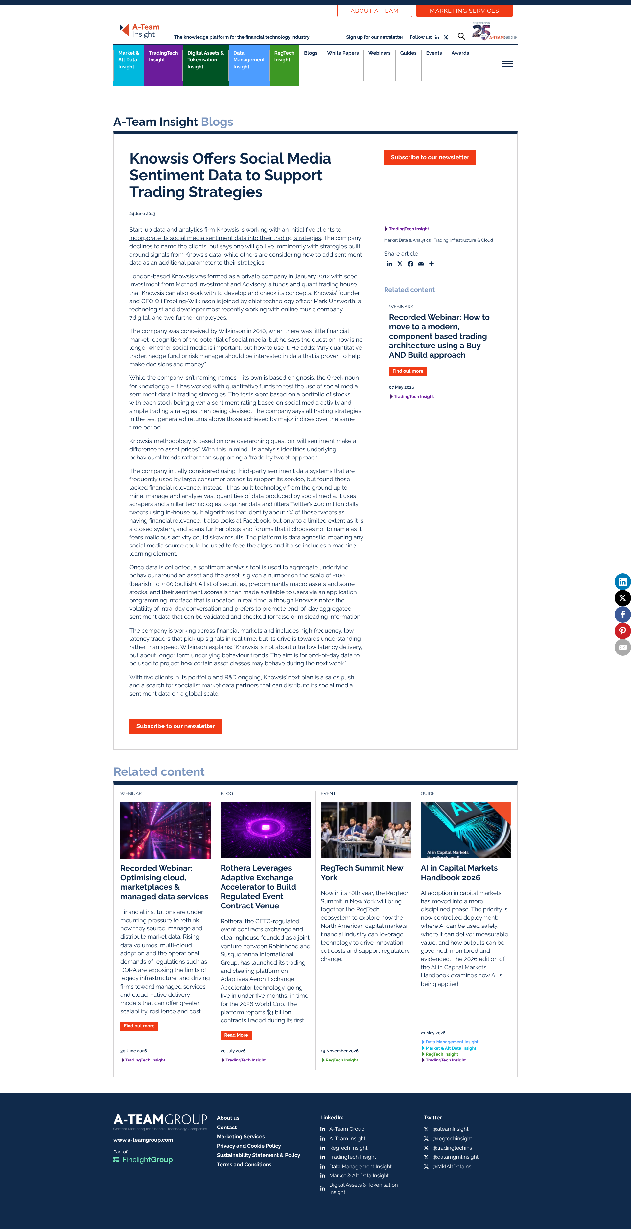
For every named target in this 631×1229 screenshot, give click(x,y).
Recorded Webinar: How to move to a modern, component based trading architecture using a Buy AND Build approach (439, 336)
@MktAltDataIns (452, 1166)
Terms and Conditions (244, 1164)
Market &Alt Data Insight (128, 60)
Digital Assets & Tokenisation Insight (205, 60)
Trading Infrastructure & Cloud (463, 240)
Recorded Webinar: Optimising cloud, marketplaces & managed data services (164, 882)
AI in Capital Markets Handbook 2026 (459, 872)
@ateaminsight (451, 1129)
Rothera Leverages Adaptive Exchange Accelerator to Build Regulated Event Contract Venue (258, 886)
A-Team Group (346, 1129)
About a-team (375, 11)
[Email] (623, 647)
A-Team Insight (347, 1138)
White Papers (343, 53)
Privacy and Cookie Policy (249, 1146)
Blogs (310, 53)
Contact (227, 1127)
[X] (623, 598)
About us (228, 1118)
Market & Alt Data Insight (451, 1048)
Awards (460, 53)
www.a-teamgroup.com (143, 1140)
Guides (408, 53)
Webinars (379, 53)
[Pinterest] (623, 631)
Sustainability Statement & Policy (258, 1155)
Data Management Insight (249, 60)
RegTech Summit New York (362, 872)
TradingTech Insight (163, 56)
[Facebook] (623, 614)
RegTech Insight (284, 56)
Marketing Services (464, 11)
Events (434, 53)
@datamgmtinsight (456, 1157)
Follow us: (421, 37)
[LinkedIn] (623, 581)
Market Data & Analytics (407, 240)
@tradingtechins (452, 1148)
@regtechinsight (452, 1138)
